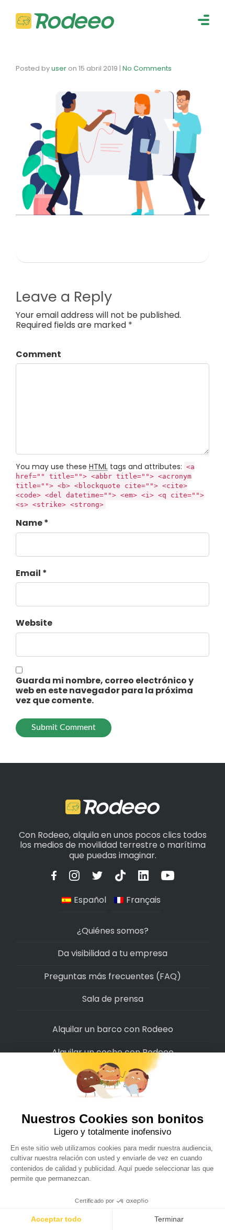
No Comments (147, 68)
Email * (31, 573)
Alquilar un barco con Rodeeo (112, 1029)
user (58, 68)
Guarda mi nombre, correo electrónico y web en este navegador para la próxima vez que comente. (105, 690)
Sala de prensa (112, 999)
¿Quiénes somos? (113, 931)
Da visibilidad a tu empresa (112, 953)
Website (34, 623)
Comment (38, 354)
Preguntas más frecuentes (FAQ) (112, 976)
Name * (32, 523)
